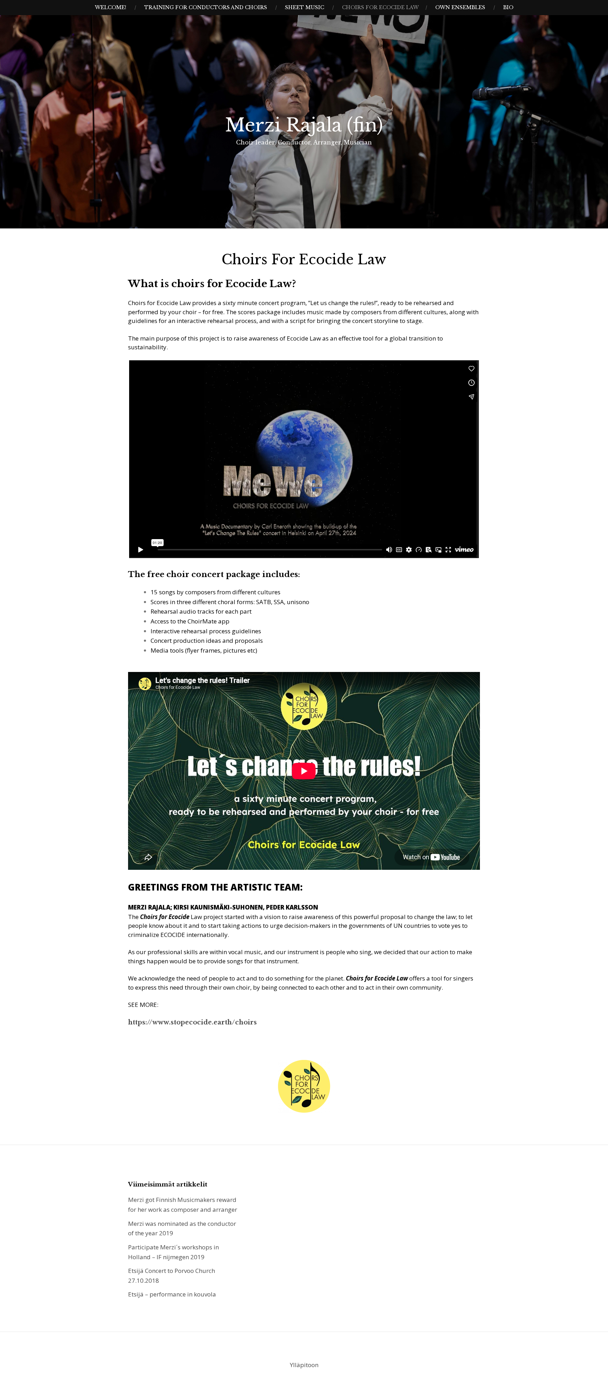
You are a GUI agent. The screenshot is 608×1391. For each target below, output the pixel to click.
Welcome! (110, 7)
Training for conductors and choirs (205, 7)
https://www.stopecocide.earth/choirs (192, 1022)
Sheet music (304, 7)
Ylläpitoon (304, 1365)
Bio (508, 7)
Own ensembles (460, 7)
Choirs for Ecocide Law (380, 7)
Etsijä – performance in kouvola (172, 1294)
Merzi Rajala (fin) (304, 125)
